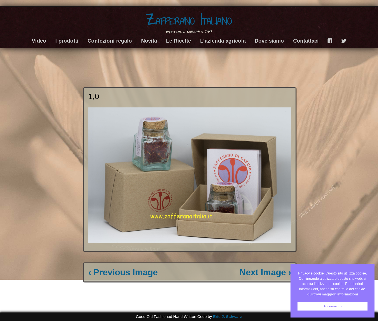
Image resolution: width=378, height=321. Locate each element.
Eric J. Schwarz (227, 316)
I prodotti (67, 41)
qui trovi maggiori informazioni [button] (332, 294)
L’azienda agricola (223, 41)
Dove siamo (269, 41)
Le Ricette (178, 41)
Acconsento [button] (333, 306)
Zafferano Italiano (189, 20)
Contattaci (306, 41)
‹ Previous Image (123, 272)
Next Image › (265, 272)
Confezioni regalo (110, 41)
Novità (149, 41)
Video (39, 41)
